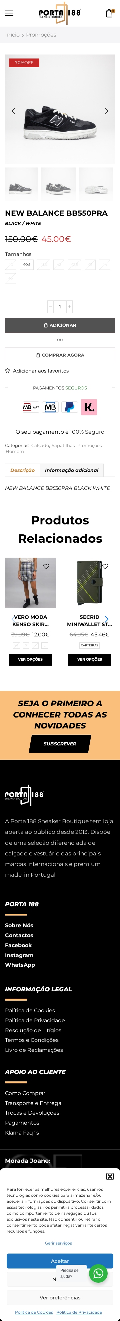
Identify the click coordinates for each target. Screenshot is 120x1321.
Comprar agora (63, 355)
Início (12, 35)
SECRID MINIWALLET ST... (89, 620)
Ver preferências (60, 1297)
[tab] (22, 470)
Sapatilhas (63, 445)
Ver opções (30, 659)
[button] (110, 1176)
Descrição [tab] (22, 470)
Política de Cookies (34, 1312)
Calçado (40, 445)
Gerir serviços (58, 1243)
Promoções (41, 35)
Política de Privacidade (79, 1312)
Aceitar (60, 1261)
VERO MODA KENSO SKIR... (30, 620)
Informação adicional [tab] (71, 470)
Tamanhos (18, 254)
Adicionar (63, 325)
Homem (15, 451)
